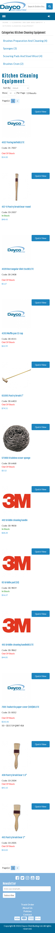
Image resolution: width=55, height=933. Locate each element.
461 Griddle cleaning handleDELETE (18, 644)
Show (4, 92)
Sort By (6, 87)
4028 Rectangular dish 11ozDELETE (18, 269)
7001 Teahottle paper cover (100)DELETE (20, 707)
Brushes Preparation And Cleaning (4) (25, 40)
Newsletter (9, 883)
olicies (28, 911)
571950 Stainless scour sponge (16, 458)
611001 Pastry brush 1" (12, 395)
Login (49, 16)
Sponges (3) (10, 48)
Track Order (27, 904)
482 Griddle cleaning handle (15, 520)
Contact (27, 914)
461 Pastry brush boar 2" (13, 837)
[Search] (49, 6)
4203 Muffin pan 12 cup (12, 333)
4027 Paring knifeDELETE (13, 142)
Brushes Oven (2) (13, 63)
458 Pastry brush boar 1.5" (14, 775)
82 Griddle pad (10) (10, 582)
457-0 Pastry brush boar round (16, 206)
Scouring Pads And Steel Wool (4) (22, 56)
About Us (27, 907)
